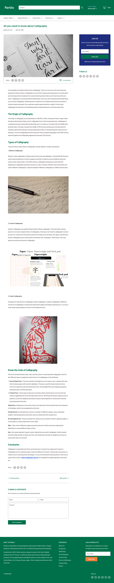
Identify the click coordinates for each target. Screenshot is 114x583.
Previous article (14, 478)
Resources (49, 18)
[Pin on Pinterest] (16, 80)
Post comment (17, 522)
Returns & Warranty (65, 560)
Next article (63, 478)
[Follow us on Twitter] (84, 76)
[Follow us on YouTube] (94, 76)
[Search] (82, 8)
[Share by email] (22, 80)
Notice (61, 566)
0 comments (67, 80)
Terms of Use (63, 557)
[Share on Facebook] (12, 80)
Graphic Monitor (23, 18)
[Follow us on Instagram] (87, 76)
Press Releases (63, 554)
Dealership (62, 551)
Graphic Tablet (8, 18)
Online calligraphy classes (29, 457)
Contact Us (62, 548)
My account (92, 8)
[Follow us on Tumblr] (97, 76)
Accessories (36, 18)
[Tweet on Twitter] (19, 80)
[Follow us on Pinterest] (90, 76)
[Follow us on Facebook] (80, 76)
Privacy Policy (63, 563)
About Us (61, 546)
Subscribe (95, 56)
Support (59, 18)
